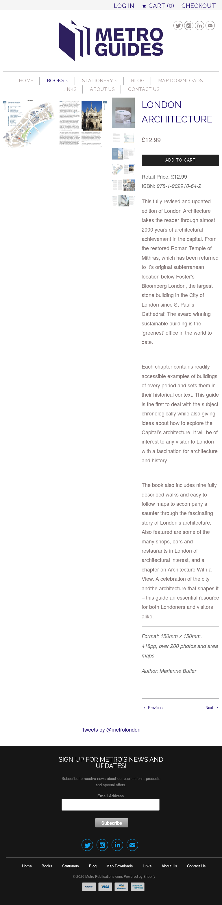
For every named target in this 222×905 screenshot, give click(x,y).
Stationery (97, 80)
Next (210, 707)
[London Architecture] (55, 167)
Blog (138, 80)
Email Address (110, 796)
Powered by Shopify (139, 876)
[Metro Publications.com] (111, 43)
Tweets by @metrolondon (111, 729)
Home (26, 80)
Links (69, 89)
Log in (124, 5)
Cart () (160, 5)
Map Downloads (180, 80)
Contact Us (144, 89)
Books (55, 80)
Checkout (199, 5)
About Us (102, 89)
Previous (155, 707)
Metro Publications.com (103, 876)
